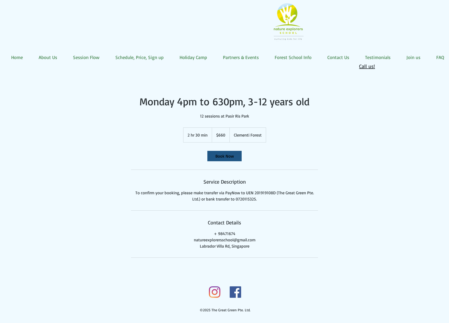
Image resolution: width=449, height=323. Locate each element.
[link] (224, 156)
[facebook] (235, 292)
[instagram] (214, 292)
